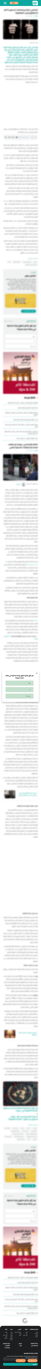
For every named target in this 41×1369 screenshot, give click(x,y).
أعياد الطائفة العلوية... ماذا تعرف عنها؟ (27, 438)
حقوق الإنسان (8, 1137)
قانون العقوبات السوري (31, 1134)
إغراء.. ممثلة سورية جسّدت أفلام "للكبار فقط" (25, 420)
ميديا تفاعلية (6, 1343)
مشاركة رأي (34, 1346)
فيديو (11, 1335)
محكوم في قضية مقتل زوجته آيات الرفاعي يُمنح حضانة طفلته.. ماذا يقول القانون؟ (21, 432)
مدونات (36, 1336)
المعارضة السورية (27, 262)
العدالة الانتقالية (21, 1139)
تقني (20, 1333)
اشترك (35, 1364)
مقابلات (11, 1338)
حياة (6, 1329)
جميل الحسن (25, 1131)
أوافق (32, 1361)
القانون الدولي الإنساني (18, 1134)
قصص (37, 1335)
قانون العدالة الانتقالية (31, 1137)
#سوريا (36, 620)
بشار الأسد (15, 1128)
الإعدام (28, 1128)
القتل (29, 1139)
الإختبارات (7, 1346)
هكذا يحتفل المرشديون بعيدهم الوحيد (28, 408)
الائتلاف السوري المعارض (31, 265)
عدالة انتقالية (34, 1343)
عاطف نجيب (33, 1131)
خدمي (19, 1329)
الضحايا (22, 1128)
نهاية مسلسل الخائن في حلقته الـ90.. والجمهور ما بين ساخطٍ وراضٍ (21, 426)
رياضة (6, 1332)
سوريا (35, 262)
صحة (26, 1329)
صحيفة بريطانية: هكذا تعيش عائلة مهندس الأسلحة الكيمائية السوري (21, 414)
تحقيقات (36, 1333)
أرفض (20, 1361)
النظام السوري (17, 262)
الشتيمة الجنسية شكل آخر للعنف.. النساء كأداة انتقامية (23, 403)
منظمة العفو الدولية (19, 1137)
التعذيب (34, 1139)
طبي (26, 1332)
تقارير (37, 1332)
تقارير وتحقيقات (34, 1329)
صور (21, 1346)
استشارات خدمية (18, 1332)
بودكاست (7, 1348)
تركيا (9, 262)
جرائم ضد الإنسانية (15, 1131)
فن (6, 1333)
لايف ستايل (25, 1335)
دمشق (34, 1128)
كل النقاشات (10, 321)
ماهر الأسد (7, 1128)
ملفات (11, 1333)
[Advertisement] (20, 105)
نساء (26, 1333)
